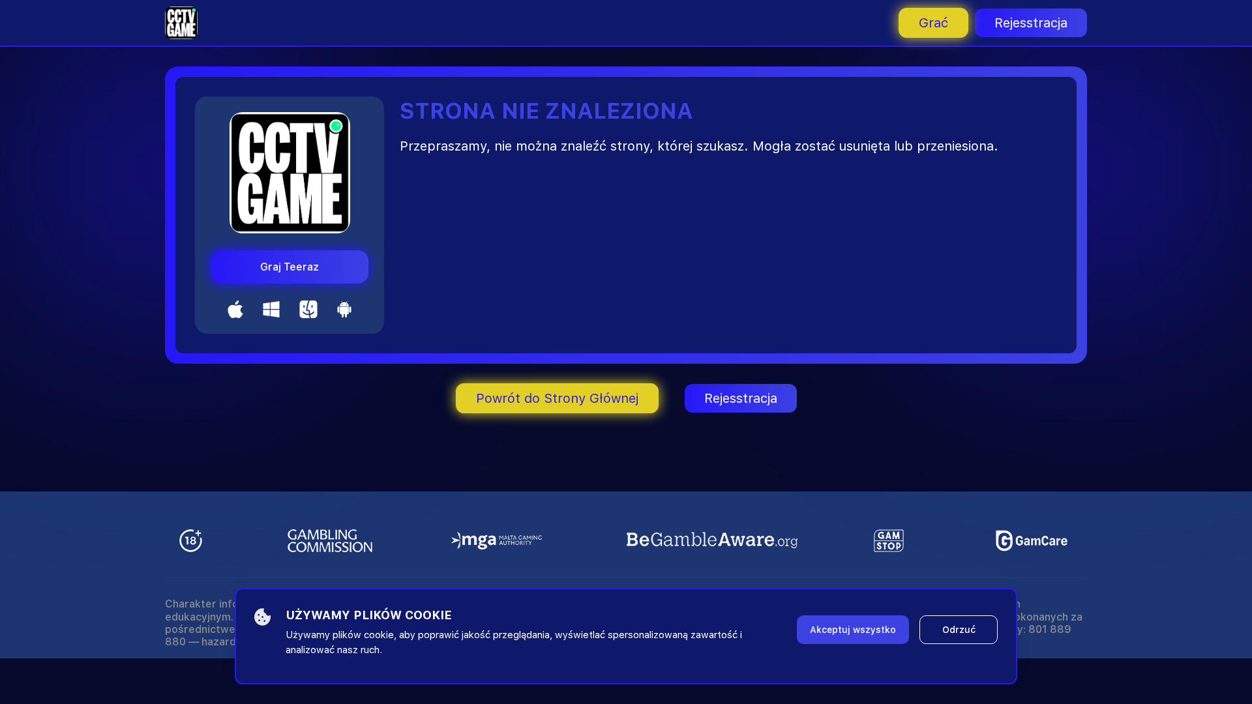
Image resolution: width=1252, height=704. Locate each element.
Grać (933, 23)
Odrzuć (959, 629)
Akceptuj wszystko (853, 629)
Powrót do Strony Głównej (557, 398)
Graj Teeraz (289, 267)
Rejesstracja (1030, 23)
